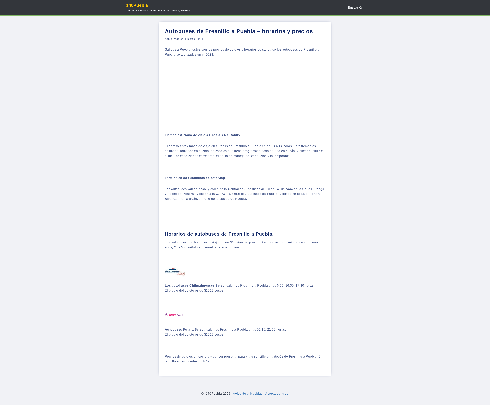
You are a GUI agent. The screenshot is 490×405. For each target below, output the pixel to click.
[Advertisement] (245, 90)
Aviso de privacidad (248, 393)
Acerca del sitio (277, 393)
